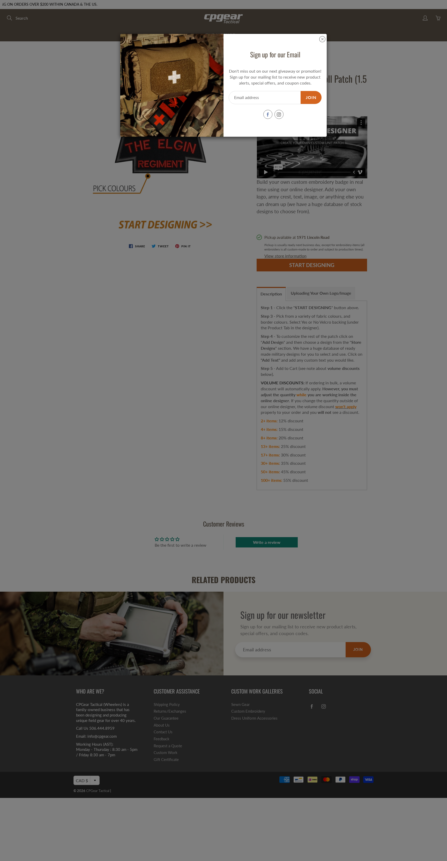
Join (311, 97)
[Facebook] (267, 114)
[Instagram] (279, 114)
